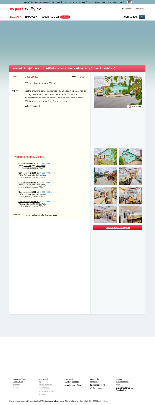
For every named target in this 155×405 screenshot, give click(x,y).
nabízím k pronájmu (72, 385)
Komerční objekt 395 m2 (29, 163)
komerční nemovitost (46, 391)
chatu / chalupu (44, 388)
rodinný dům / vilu (45, 385)
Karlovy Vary (41, 166)
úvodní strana (18, 382)
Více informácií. (120, 2)
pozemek (42, 394)
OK (129, 2)
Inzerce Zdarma (64, 401)
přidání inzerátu (96, 388)
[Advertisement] (82, 42)
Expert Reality (15, 7)
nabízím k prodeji (71, 382)
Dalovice (27, 166)
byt (40, 382)
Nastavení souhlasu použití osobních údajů (25, 401)
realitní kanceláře (122, 382)
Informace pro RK (98, 385)
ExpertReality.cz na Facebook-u (124, 389)
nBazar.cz (74, 401)
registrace (16, 388)
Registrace (139, 9)
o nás (118, 385)
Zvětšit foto (136, 106)
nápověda (93, 382)
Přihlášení (126, 9)
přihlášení (16, 385)
